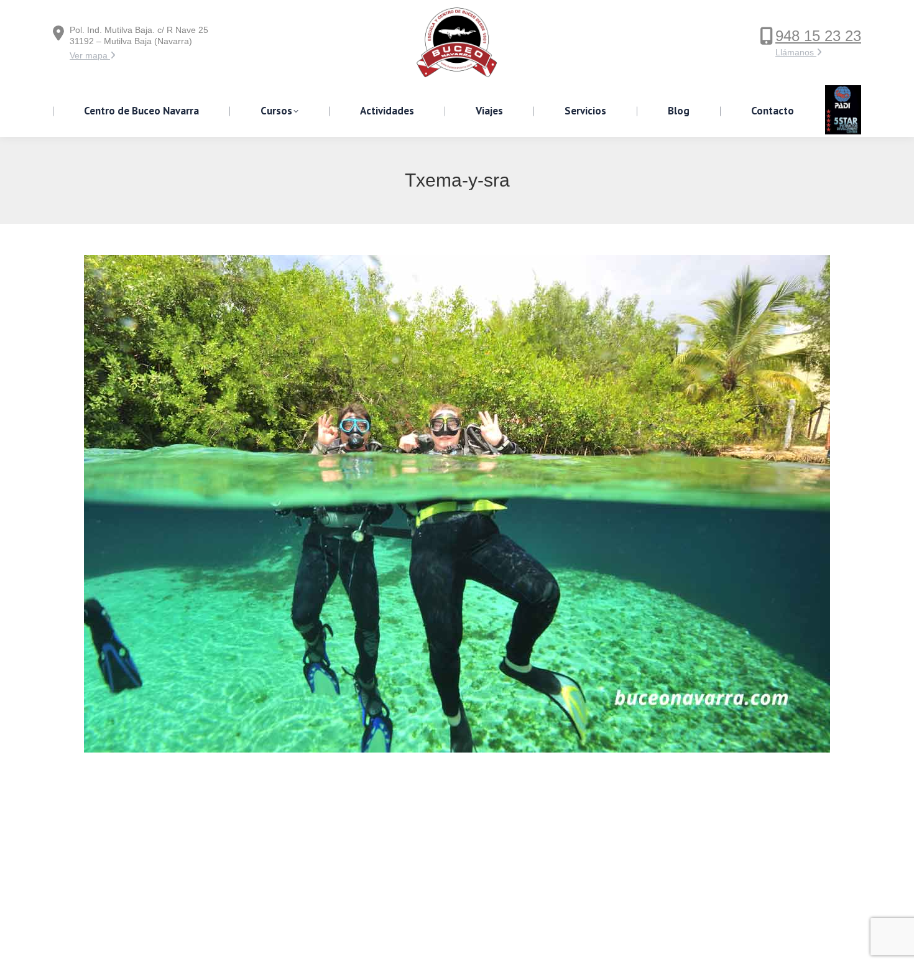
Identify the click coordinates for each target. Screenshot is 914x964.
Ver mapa (90, 55)
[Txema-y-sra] (457, 504)
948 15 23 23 (818, 35)
